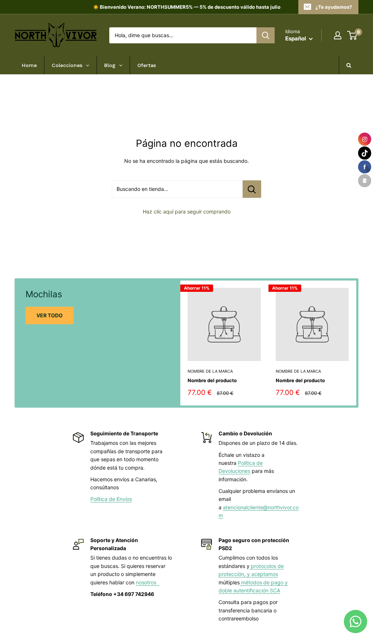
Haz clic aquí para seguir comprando (187, 211)
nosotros (147, 582)
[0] (352, 35)
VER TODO (49, 315)
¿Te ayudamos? (333, 7)
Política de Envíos (111, 499)
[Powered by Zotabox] (364, 180)
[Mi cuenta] (337, 35)
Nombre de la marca (210, 371)
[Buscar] (265, 35)
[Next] (356, 343)
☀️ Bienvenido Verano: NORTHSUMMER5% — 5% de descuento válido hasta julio (186, 7)
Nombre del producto (212, 380)
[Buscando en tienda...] (252, 189)
